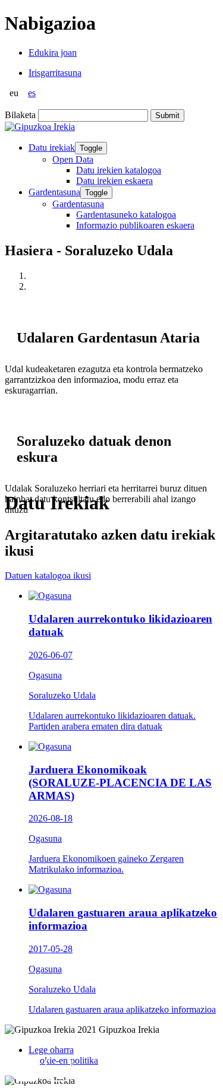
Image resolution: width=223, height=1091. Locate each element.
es (32, 93)
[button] (27, 1068)
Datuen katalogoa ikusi (48, 575)
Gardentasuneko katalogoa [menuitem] (126, 215)
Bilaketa (20, 115)
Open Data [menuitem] (72, 159)
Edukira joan (53, 52)
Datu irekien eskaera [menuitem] (114, 181)
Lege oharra (51, 1050)
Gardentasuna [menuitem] (78, 204)
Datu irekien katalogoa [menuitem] (118, 170)
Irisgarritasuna (55, 73)
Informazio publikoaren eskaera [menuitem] (135, 225)
